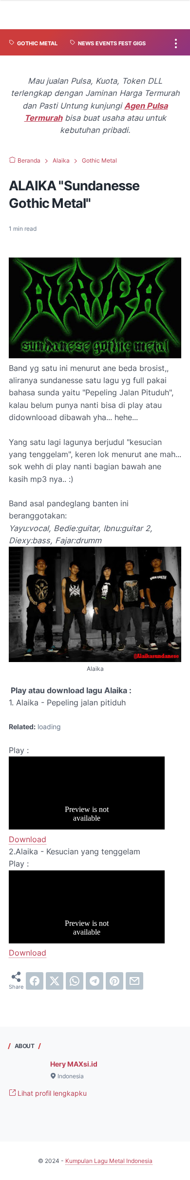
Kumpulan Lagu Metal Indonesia (108, 1160)
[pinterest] (114, 981)
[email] (134, 981)
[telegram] (94, 981)
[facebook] (34, 981)
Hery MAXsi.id (73, 1064)
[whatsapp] (74, 981)
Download (27, 839)
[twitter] (54, 981)
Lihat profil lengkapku (51, 1093)
